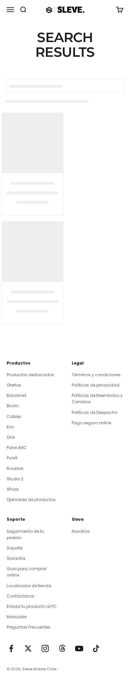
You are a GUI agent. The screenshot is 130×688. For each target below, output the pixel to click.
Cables (14, 416)
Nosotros (81, 531)
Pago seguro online (91, 423)
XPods (13, 489)
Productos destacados (30, 375)
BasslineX (16, 395)
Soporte (14, 548)
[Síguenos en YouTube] (79, 648)
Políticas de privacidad (95, 385)
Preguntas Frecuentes (28, 627)
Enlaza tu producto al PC (32, 606)
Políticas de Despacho (94, 412)
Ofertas (14, 385)
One (11, 437)
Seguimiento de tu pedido (25, 534)
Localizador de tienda (29, 586)
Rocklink (15, 468)
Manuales (17, 617)
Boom (13, 406)
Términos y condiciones (96, 375)
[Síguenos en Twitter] (28, 648)
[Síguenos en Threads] (62, 648)
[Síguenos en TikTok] (96, 648)
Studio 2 (15, 479)
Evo (10, 427)
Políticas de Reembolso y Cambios (97, 399)
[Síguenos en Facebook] (11, 648)
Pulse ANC (17, 447)
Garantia (16, 558)
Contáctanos (20, 596)
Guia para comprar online (27, 572)
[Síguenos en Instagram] (45, 648)
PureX (12, 458)
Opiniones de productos (31, 499)
